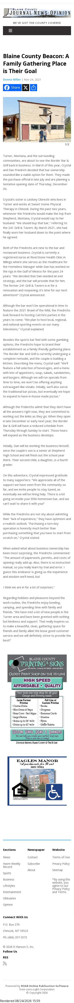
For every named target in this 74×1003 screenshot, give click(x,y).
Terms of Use (61, 857)
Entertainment (12, 892)
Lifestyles (9, 885)
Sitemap (57, 870)
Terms (62, 892)
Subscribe (34, 863)
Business (8, 879)
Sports (7, 873)
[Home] (37, 18)
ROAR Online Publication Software (44, 986)
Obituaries (9, 898)
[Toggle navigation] (10, 31)
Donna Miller (12, 79)
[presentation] (10, 120)
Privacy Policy (61, 863)
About (31, 870)
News (6, 857)
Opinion (8, 904)
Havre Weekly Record (11, 865)
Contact (33, 857)
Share (15, 87)
